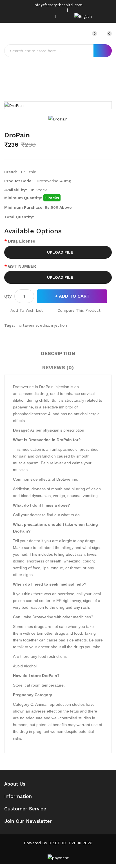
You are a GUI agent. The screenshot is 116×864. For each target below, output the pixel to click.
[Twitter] (30, 16)
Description (58, 353)
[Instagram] (38, 16)
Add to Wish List (26, 310)
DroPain (67, 86)
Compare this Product (79, 310)
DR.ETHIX (57, 843)
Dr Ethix (28, 172)
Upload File (59, 252)
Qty (8, 296)
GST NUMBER (22, 266)
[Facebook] (21, 16)
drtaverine (28, 325)
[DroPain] (58, 119)
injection (59, 325)
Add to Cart (74, 296)
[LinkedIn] (47, 16)
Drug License (21, 241)
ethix (44, 325)
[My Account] (80, 33)
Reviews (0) (58, 367)
